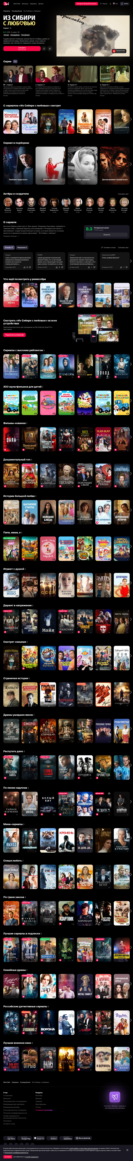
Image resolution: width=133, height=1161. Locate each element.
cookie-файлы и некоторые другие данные (83, 1148)
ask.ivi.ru (71, 1114)
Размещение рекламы (11, 1107)
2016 (8, 32)
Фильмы (39, 1098)
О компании (7, 1095)
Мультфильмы (41, 1104)
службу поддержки (31, 1157)
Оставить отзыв (9, 1124)
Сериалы (39, 1101)
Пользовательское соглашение (14, 1110)
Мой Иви (39, 1095)
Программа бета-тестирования (14, 1101)
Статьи (38, 1107)
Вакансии (6, 1098)
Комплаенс (7, 1121)
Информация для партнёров (13, 1104)
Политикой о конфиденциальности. (16, 1152)
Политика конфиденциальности (15, 1113)
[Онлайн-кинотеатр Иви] (6, 3)
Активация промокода (44, 1110)
